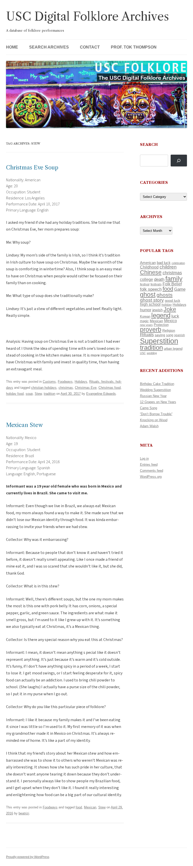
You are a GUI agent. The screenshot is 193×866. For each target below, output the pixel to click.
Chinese (151, 272)
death (159, 279)
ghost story (152, 300)
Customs (49, 381)
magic (144, 321)
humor (145, 310)
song (169, 335)
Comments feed (151, 470)
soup (29, 394)
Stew (38, 394)
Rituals (147, 334)
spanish (179, 335)
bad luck (164, 263)
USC (143, 353)
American (148, 263)
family (173, 278)
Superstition (159, 341)
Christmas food (110, 387)
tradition (49, 394)
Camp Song (148, 408)
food (79, 807)
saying (160, 335)
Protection (161, 325)
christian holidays (44, 387)
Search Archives (49, 47)
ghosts (165, 295)
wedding (152, 353)
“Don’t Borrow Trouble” (156, 414)
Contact (90, 47)
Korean (145, 316)
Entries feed (149, 464)
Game (179, 289)
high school (150, 304)
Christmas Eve (85, 387)
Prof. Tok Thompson (134, 47)
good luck (172, 300)
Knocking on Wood (153, 420)
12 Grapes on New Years (158, 402)
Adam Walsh (149, 426)
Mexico (170, 321)
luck (175, 316)
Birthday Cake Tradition (157, 384)
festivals (156, 284)
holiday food (15, 394)
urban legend (173, 349)
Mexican (90, 807)
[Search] (179, 160)
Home (12, 47)
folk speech (151, 289)
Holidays (81, 381)
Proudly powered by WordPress (27, 857)
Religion (168, 330)
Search (149, 144)
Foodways (65, 381)
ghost (148, 294)
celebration (178, 263)
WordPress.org (151, 477)
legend (160, 315)
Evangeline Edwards (101, 394)
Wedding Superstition (155, 390)
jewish (157, 310)
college (146, 279)
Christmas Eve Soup (32, 167)
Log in (144, 458)
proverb (150, 329)
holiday (167, 304)
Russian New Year (153, 396)
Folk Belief (172, 284)
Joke (170, 309)
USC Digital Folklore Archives (87, 16)
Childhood (149, 267)
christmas (66, 387)
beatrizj (24, 813)
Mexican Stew (24, 425)
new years (146, 324)
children (168, 267)
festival (145, 284)
